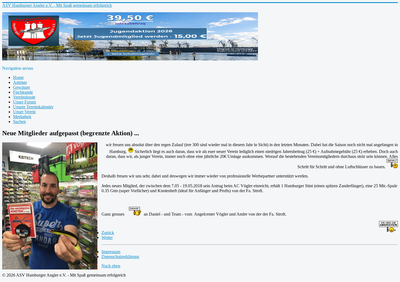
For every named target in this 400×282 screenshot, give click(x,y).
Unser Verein (24, 111)
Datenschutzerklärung (120, 256)
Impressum (110, 251)
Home (18, 77)
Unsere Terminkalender (33, 107)
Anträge (20, 82)
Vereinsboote (24, 97)
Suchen (19, 121)
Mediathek (22, 116)
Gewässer (21, 87)
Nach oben (110, 265)
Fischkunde (23, 92)
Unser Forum (24, 102)
